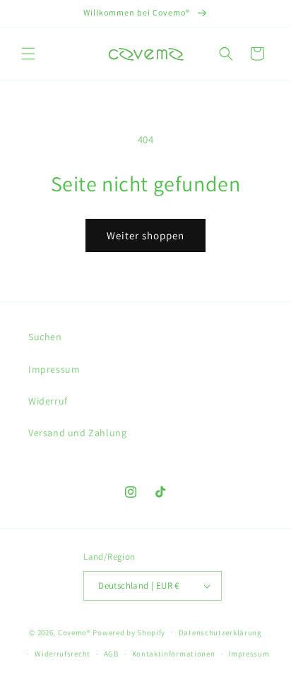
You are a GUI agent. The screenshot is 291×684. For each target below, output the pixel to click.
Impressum (54, 369)
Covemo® (74, 632)
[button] (28, 53)
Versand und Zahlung (77, 432)
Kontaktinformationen (173, 654)
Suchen (45, 336)
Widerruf (48, 401)
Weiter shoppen (145, 235)
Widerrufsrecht (62, 654)
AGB (111, 654)
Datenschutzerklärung (220, 632)
